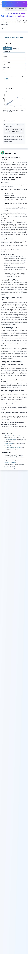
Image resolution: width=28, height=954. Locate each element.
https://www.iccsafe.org (18, 457)
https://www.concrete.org (10, 462)
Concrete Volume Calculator (11, 435)
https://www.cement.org (9, 468)
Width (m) (5, 56)
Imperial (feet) (16, 48)
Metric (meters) (7, 48)
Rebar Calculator (9, 443)
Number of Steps (7, 67)
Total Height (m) (6, 51)
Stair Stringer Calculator (10, 439)
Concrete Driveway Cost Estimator (13, 447)
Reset (4, 72)
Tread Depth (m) (6, 62)
